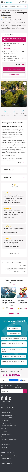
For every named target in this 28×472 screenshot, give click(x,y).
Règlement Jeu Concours (7, 452)
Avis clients (4, 447)
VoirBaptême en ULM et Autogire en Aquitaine (11, 10)
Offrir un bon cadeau (15, 69)
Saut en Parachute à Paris (7, 407)
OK (25, 391)
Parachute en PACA (6, 412)
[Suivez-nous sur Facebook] (2, 398)
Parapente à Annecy (6, 423)
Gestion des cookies (6, 401)
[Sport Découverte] (8, 2)
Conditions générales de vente (8, 439)
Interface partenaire (6, 461)
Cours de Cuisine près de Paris (8, 425)
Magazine (3, 449)
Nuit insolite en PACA (6, 417)
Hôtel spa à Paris (5, 420)
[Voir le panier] (26, 2)
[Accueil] (3, 262)
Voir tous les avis (13, 253)
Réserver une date (14, 74)
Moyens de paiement (6, 442)
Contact (3, 436)
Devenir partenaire (5, 458)
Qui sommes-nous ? (6, 434)
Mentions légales (5, 444)
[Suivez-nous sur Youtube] (9, 398)
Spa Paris (3, 428)
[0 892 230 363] (14, 375)
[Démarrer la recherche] (25, 6)
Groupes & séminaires (6, 463)
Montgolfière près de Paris (7, 415)
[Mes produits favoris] (23, 2)
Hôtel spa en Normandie (7, 410)
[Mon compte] (20, 2)
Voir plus (20, 162)
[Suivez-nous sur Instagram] (6, 398)
